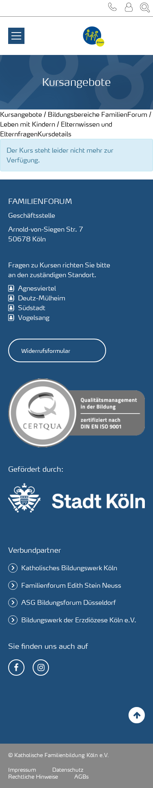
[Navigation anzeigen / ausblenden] (16, 31)
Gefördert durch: (35, 469)
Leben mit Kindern (27, 124)
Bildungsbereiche (74, 114)
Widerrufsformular (45, 350)
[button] (112, 8)
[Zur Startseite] (94, 36)
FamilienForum (124, 114)
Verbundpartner (34, 550)
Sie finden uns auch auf (48, 646)
